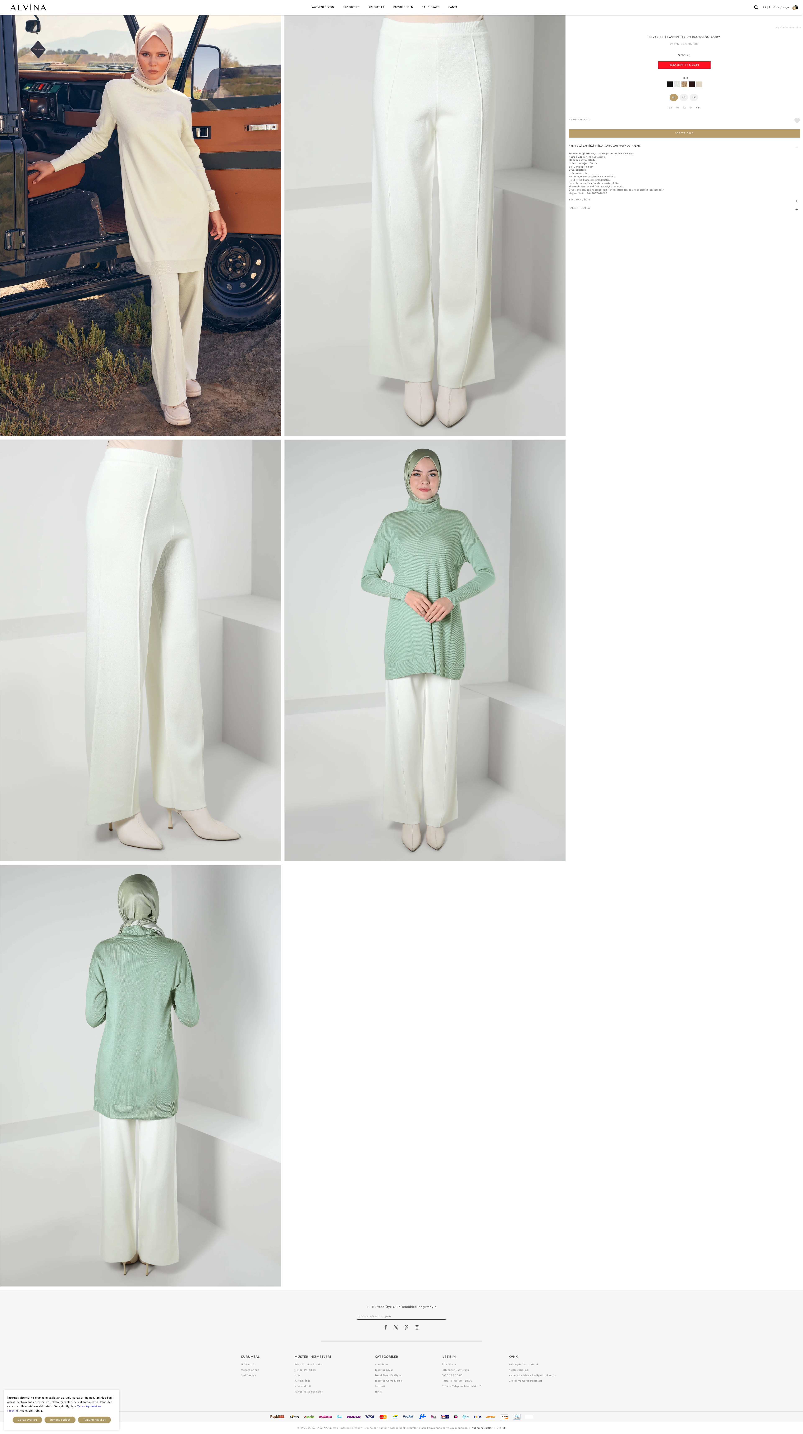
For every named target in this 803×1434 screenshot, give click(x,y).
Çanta (453, 7)
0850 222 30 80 (452, 1375)
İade (297, 1375)
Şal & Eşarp (431, 7)
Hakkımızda (248, 1364)
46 (698, 107)
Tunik (378, 1391)
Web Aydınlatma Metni (523, 1364)
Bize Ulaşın (449, 1364)
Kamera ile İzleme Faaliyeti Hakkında (532, 1375)
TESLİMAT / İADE (579, 200)
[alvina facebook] (385, 1327)
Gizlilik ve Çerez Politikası (525, 1381)
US (683, 97)
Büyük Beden (403, 7)
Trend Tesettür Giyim (388, 1375)
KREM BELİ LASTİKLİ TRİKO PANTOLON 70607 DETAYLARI (605, 146)
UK (694, 97)
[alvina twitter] (396, 1327)
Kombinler (381, 1364)
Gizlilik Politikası (305, 1370)
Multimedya (248, 1375)
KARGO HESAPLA (579, 208)
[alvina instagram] (417, 1327)
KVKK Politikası (519, 1370)
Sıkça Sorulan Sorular (308, 1364)
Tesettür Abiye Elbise (388, 1381)
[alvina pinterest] (406, 1327)
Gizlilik (501, 1428)
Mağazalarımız (250, 1370)
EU (673, 97)
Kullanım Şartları (483, 1428)
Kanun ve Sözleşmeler (308, 1391)
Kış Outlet (376, 7)
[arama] (756, 6)
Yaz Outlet (351, 7)
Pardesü (380, 1386)
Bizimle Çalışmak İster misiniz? (461, 1386)
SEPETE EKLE (684, 133)
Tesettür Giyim (384, 1370)
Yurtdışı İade (302, 1381)
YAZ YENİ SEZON (323, 7)
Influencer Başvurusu (455, 1370)
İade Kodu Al (302, 1386)
